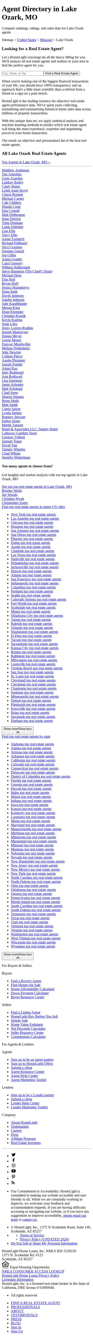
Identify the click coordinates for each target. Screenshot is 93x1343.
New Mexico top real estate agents (35, 869)
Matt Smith (10, 405)
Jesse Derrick (11, 219)
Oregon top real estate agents (31, 894)
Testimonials (20, 1126)
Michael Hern (11, 275)
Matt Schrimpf (12, 389)
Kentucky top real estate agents (33, 813)
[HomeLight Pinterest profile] (13, 1178)
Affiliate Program (23, 1139)
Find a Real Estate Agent (61, 73)
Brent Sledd (10, 401)
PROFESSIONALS (25, 1307)
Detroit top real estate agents (31, 700)
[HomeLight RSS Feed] (13, 1183)
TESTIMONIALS (24, 1315)
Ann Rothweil (12, 376)
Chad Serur (10, 393)
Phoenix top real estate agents (32, 539)
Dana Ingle (10, 291)
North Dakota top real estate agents (36, 881)
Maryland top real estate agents (33, 825)
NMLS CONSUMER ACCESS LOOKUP (33, 1271)
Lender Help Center (25, 1103)
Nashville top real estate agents (33, 559)
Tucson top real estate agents (31, 640)
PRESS (16, 1319)
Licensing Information (17, 1279)
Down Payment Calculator (30, 993)
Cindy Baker (11, 186)
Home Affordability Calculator (32, 989)
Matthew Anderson (15, 170)
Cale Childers (11, 202)
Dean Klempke (12, 312)
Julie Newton (11, 352)
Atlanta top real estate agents (31, 575)
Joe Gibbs (9, 255)
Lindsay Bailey (12, 182)
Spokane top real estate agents (32, 692)
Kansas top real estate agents (31, 809)
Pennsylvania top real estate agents (35, 898)
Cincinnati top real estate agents (33, 684)
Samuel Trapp (12, 441)
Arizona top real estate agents (32, 752)
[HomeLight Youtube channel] (13, 1172)
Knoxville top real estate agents (33, 708)
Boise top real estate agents (30, 713)
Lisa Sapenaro (12, 380)
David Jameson (13, 295)
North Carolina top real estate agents (37, 877)
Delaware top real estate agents (33, 772)
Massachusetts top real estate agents (36, 829)
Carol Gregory (12, 263)
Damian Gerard (13, 251)
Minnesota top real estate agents (33, 837)
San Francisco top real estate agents (36, 579)
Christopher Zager (15, 503)
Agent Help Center (24, 1076)
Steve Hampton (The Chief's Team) (27, 271)
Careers (16, 1130)
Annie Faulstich (13, 239)
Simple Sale (19, 1020)
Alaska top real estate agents (31, 748)
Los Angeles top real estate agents (35, 518)
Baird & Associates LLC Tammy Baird (30, 429)
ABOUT (17, 1311)
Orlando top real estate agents (32, 628)
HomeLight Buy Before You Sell (34, 1016)
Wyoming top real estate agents (33, 946)
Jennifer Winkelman (16, 457)
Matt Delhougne (13, 215)
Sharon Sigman (13, 397)
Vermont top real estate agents (32, 926)
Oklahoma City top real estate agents (37, 615)
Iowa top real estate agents (29, 805)
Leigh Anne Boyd (15, 190)
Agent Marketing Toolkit (28, 1080)
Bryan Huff (10, 283)
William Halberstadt (16, 267)
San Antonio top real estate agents (35, 531)
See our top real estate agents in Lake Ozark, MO (37, 486)
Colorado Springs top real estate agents (38, 599)
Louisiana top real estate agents (33, 817)
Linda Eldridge (12, 227)
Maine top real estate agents (30, 821)
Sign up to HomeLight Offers (32, 1064)
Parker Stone (11, 421)
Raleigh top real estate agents (31, 624)
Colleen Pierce (12, 356)
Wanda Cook (11, 207)
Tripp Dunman (12, 223)
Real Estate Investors (26, 1143)
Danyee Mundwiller (16, 344)
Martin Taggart (12, 425)
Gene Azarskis (12, 178)
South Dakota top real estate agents (36, 910)
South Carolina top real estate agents (37, 906)
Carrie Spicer (11, 409)
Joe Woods (9, 495)
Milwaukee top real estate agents (34, 660)
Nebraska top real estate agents (33, 853)
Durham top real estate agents (32, 721)
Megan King (11, 308)
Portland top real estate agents (32, 591)
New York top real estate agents (33, 514)
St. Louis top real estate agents (32, 676)
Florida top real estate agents (31, 780)
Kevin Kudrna (12, 320)
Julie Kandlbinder (14, 304)
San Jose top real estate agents (32, 672)
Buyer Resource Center (27, 997)
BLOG (16, 1323)
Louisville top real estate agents (33, 664)
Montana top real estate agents (32, 849)
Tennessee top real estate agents (33, 914)
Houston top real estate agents (32, 526)
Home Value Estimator (27, 1024)
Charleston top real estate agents (33, 688)
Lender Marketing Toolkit (29, 1107)
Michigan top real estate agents (33, 833)
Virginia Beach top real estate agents (37, 668)
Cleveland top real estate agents (33, 680)
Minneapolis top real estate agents (35, 696)
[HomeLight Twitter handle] (13, 1156)
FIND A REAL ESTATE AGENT (35, 1303)
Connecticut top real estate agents (34, 768)
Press (14, 1135)
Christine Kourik (14, 316)
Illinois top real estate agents (31, 797)
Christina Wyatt (13, 499)
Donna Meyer (12, 336)
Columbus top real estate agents (33, 587)
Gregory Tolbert (13, 437)
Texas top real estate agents (30, 918)
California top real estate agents (33, 760)
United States (26, 40)
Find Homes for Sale (25, 985)
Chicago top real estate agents (32, 522)
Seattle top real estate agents (31, 595)
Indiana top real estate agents (31, 801)
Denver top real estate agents (31, 571)
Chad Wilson (11, 453)
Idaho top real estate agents (30, 793)
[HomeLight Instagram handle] (13, 1166)
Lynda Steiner (12, 413)
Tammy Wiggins (13, 449)
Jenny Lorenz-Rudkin (17, 328)
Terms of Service (32, 1235)
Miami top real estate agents (30, 611)
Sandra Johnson (13, 300)
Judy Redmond (12, 372)
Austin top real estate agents (31, 547)
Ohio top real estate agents (29, 886)
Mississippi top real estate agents (34, 841)
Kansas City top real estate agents (34, 648)
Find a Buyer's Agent (26, 981)
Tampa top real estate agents (31, 620)
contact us (29, 1219)
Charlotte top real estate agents (32, 551)
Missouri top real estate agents (32, 845)
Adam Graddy (12, 259)
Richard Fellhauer (14, 243)
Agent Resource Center (27, 1072)
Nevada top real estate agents (31, 857)
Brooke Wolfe (12, 491)
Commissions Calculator (28, 1037)
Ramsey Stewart (13, 417)
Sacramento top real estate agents (34, 644)
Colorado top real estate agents (32, 764)
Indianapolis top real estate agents (34, 583)
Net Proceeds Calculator (28, 1028)
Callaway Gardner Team (19, 433)
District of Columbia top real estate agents (40, 776)
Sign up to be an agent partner (32, 1059)
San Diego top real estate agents (33, 535)
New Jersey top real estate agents (34, 865)
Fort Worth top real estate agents (34, 603)
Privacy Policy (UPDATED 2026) (44, 1239)
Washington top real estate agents (34, 632)
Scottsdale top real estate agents (33, 607)
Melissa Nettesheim (16, 348)
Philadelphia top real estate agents (35, 563)
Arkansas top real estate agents (32, 756)
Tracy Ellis (9, 235)
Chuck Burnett (12, 194)
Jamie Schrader (12, 384)
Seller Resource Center (27, 1032)
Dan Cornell (10, 211)
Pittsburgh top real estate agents (33, 704)
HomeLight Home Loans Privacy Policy (30, 1275)
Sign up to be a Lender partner (32, 1095)
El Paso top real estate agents (31, 636)
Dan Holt (8, 279)
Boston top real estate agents (31, 652)
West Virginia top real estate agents (35, 938)
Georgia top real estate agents (32, 784)
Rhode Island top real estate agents (35, 902)
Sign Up (17, 1331)
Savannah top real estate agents (33, 717)
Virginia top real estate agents (32, 930)
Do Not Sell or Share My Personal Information (44, 1243)
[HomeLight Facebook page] (13, 1161)
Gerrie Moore (11, 340)
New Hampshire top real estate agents (38, 861)
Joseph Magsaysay (15, 332)
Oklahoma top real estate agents (33, 890)
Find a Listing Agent (25, 1012)
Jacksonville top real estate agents (34, 567)
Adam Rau (9, 368)
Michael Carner (13, 198)
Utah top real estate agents (29, 922)
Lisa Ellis (8, 231)
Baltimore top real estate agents (33, 656)
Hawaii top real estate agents (31, 788)
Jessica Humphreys (15, 287)
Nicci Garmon (12, 247)
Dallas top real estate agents (30, 543)
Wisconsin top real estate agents (33, 942)
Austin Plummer (13, 360)
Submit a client (21, 1068)
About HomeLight (24, 1122)
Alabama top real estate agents (32, 744)
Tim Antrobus (11, 174)
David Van (9, 445)
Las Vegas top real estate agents (33, 555)
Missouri (46, 40)
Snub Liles (9, 324)
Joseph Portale (12, 364)
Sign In (16, 1327)
